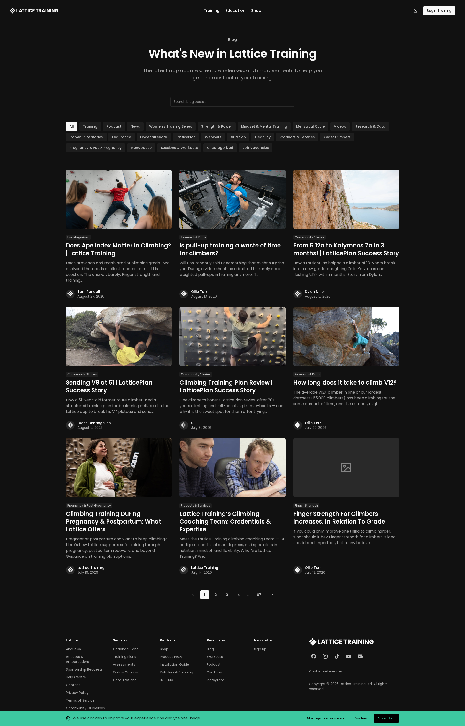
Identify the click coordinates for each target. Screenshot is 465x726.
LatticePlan (186, 137)
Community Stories (86, 137)
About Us (73, 649)
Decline (360, 718)
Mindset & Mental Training (264, 126)
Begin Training (439, 10)
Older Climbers (337, 137)
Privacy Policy (77, 692)
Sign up (260, 649)
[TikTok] (337, 656)
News (135, 126)
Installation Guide (174, 664)
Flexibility (263, 137)
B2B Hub (166, 680)
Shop (256, 10)
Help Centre (76, 677)
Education (235, 10)
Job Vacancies (255, 147)
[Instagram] (325, 656)
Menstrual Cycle (310, 126)
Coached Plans (125, 649)
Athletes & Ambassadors (77, 659)
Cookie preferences (325, 671)
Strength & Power (216, 126)
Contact (73, 684)
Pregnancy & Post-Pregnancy (96, 147)
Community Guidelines (85, 708)
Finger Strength (153, 137)
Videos (340, 126)
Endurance (121, 137)
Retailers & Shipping (176, 672)
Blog (210, 649)
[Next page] (272, 594)
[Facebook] (313, 656)
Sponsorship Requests (84, 669)
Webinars (213, 137)
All (72, 126)
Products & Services (297, 137)
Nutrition (238, 137)
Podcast (114, 126)
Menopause (141, 147)
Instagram (215, 680)
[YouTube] (348, 656)
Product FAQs (171, 656)
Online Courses (126, 672)
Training (212, 10)
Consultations (124, 680)
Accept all (386, 718)
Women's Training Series (170, 126)
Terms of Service (80, 700)
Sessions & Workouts (179, 147)
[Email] (360, 656)
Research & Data (370, 126)
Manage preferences (325, 718)
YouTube (214, 672)
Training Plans (124, 656)
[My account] (415, 10)
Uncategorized (220, 147)
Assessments (124, 664)
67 (259, 594)
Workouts (215, 656)
